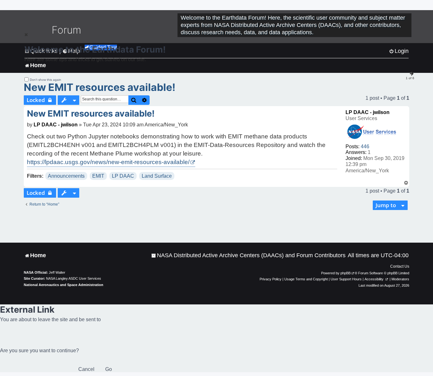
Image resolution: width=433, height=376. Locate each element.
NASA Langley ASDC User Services (73, 278)
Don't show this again (45, 79)
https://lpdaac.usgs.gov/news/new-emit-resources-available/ (108, 162)
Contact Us (399, 266)
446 (365, 146)
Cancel (86, 369)
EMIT (98, 176)
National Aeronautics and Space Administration (63, 285)
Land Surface (157, 176)
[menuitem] (248, 255)
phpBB (345, 273)
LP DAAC (123, 176)
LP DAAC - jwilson (368, 112)
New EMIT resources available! (99, 87)
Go (108, 369)
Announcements (66, 176)
